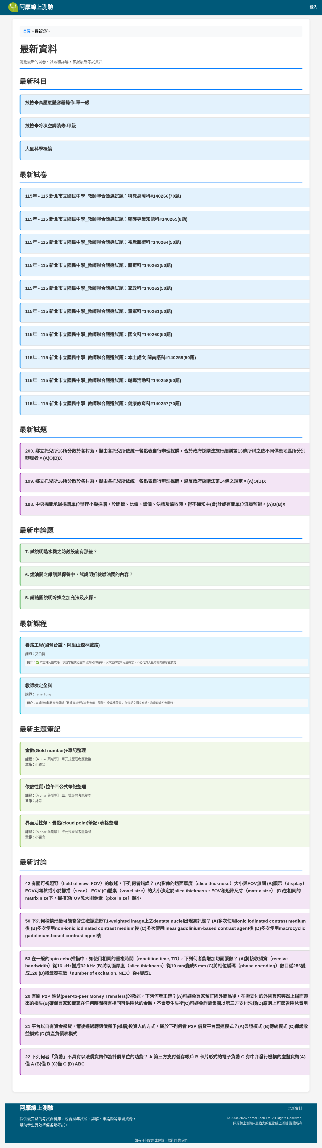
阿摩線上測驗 (35, 7)
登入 (313, 7)
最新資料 (294, 1108)
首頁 (27, 31)
